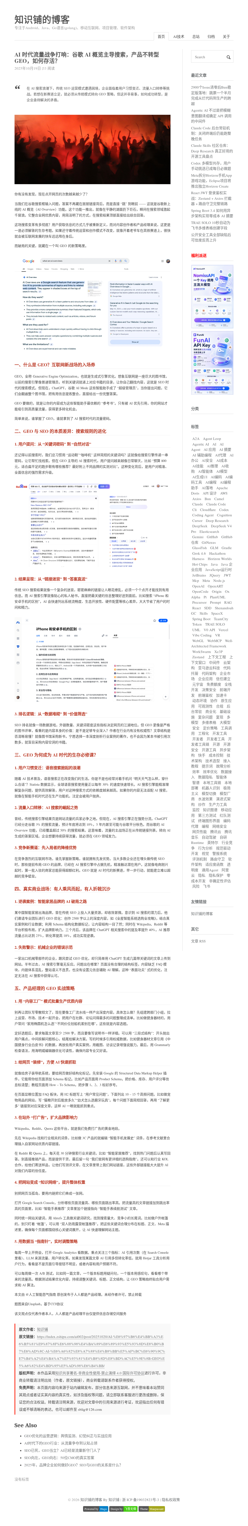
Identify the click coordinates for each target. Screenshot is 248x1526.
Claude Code (216, 504)
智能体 (221, 777)
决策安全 (209, 689)
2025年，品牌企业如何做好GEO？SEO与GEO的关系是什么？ (73, 1464)
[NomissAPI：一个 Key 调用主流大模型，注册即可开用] (212, 327)
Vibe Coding (202, 635)
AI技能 (197, 465)
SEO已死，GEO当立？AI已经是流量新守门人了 (62, 1450)
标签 (195, 426)
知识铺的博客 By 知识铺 (99, 1499)
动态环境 (199, 700)
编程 (205, 826)
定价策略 (210, 728)
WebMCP (214, 640)
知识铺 (42, 1329)
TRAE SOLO (215, 624)
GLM (214, 547)
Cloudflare (208, 509)
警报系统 (219, 853)
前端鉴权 (205, 695)
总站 (196, 36)
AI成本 (221, 460)
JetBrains (199, 575)
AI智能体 (205, 471)
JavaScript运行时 (218, 569)
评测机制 (199, 859)
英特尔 (212, 842)
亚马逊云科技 (209, 667)
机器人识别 (211, 787)
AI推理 (212, 465)
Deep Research (217, 520)
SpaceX (217, 613)
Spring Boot (201, 618)
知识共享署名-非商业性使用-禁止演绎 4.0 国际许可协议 (99, 1372)
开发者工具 (216, 738)
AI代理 (220, 455)
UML (196, 629)
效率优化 (210, 771)
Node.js (219, 580)
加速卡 (221, 695)
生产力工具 (218, 804)
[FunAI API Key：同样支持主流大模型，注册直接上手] (212, 393)
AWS (223, 493)
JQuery (214, 575)
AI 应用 (210, 449)
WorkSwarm (201, 651)
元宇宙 (197, 684)
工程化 (203, 733)
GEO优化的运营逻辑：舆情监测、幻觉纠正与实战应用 (68, 1435)
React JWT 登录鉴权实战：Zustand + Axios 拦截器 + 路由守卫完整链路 (211, 198)
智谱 (196, 782)
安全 (196, 728)
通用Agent (210, 869)
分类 (195, 408)
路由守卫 (217, 859)
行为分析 (205, 848)
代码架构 (209, 673)
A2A (196, 438)
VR (217, 635)
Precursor (199, 602)
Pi (205, 596)
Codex (224, 509)
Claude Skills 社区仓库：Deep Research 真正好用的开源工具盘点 (212, 151)
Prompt (215, 602)
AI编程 (211, 482)
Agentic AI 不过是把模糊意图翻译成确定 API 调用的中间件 (211, 116)
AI (214, 444)
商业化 (210, 711)
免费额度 (214, 684)
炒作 (201, 804)
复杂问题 (205, 717)
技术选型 (212, 760)
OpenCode (200, 591)
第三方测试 (207, 815)
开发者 (197, 738)
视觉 (205, 853)
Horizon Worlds (220, 558)
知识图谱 (210, 809)
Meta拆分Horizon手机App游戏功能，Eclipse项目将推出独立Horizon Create (211, 181)
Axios (196, 498)
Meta (206, 580)
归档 (211, 36)
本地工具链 (212, 782)
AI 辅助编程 (202, 455)
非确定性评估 (220, 880)
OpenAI (198, 586)
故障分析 (223, 766)
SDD (207, 607)
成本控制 (216, 755)
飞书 (206, 886)
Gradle (227, 547)
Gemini (197, 536)
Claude (197, 504)
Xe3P (218, 651)
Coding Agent (203, 514)
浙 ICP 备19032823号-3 (140, 1499)
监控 (196, 809)
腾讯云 (215, 831)
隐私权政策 (171, 1499)
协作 (213, 700)
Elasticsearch (209, 531)
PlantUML (217, 596)
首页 (161, 36)
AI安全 (207, 460)
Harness (198, 558)
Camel (219, 498)
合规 (219, 706)
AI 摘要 (225, 449)
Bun (208, 498)
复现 (219, 717)
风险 (196, 886)
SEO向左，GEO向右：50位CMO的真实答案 (59, 1457)
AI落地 (207, 487)
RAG (228, 602)
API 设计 (210, 493)
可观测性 (205, 706)
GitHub (212, 536)
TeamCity (221, 618)
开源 (216, 744)
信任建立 (223, 678)
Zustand (198, 656)
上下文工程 (217, 656)
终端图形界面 (209, 820)
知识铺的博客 (42, 19)
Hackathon (217, 553)
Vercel (223, 629)
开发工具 (219, 733)
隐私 (201, 875)
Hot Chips (200, 564)
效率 (196, 771)
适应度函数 (214, 864)
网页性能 (199, 831)
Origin (217, 591)
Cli (194, 509)
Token (197, 624)
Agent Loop (212, 438)
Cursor (197, 520)
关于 (226, 36)
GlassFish (199, 547)
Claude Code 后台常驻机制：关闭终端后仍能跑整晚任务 (211, 133)
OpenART (215, 586)
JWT (227, 575)
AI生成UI (199, 476)
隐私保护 (216, 875)
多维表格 (209, 722)
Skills (204, 613)
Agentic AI (200, 444)
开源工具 (209, 749)
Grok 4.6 (199, 553)
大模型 (225, 722)
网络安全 (219, 826)
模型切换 (209, 793)
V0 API (209, 629)
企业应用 (205, 678)
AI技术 (178, 36)
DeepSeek (200, 525)
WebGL (198, 640)
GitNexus (209, 542)
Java (214, 564)
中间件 (214, 662)
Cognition (224, 514)
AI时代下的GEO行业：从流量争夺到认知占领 (60, 1443)
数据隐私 (205, 777)
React (196, 607)
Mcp (195, 580)
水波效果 (205, 798)
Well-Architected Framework (212, 643)
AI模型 (221, 471)
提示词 (207, 766)
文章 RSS (198, 941)
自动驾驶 (209, 837)
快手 (201, 755)
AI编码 (216, 476)
